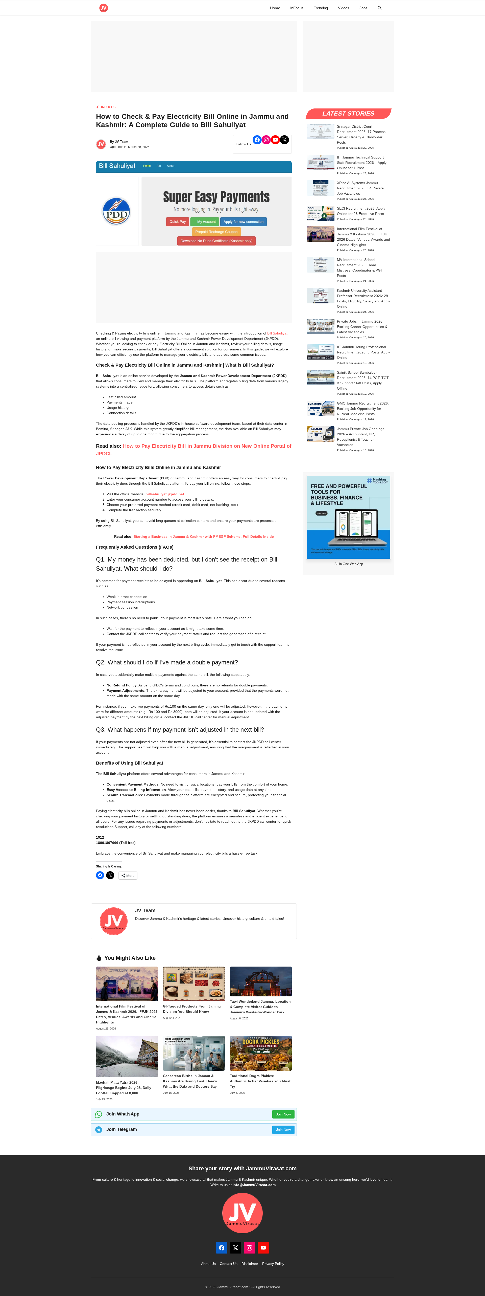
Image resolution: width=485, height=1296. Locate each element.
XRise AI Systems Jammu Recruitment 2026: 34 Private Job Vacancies (360, 188)
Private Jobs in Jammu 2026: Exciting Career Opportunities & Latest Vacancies (362, 326)
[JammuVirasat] (104, 8)
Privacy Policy (273, 1264)
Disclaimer (249, 1264)
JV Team (121, 142)
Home (275, 8)
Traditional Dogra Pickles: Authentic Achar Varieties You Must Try (260, 1081)
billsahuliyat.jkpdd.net (165, 494)
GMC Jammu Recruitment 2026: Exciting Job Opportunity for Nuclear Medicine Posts (363, 408)
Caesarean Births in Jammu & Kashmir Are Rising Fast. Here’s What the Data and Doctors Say (190, 1081)
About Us (208, 1264)
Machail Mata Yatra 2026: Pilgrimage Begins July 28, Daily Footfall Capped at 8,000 (123, 1087)
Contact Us (228, 1264)
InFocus (297, 8)
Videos (343, 8)
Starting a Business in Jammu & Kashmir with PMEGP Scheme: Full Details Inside (204, 536)
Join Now (283, 1114)
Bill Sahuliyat (277, 333)
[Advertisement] (194, 56)
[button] (379, 8)
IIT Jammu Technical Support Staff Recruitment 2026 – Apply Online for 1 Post (361, 162)
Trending (321, 8)
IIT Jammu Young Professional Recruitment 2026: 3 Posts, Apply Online (363, 352)
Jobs (363, 8)
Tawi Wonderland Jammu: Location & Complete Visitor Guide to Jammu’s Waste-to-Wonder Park (260, 1006)
